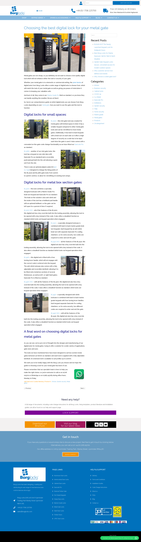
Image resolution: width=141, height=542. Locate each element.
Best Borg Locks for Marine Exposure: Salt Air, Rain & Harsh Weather (104, 56)
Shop (24, 18)
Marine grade (98, 114)
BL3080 (26, 151)
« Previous (27, 388)
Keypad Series (37, 18)
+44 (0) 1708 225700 (86, 10)
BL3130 (53, 223)
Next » (83, 388)
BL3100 (26, 189)
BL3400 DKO (28, 282)
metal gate (45, 105)
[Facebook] (97, 425)
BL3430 (53, 294)
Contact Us (112, 18)
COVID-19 (97, 94)
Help (95, 109)
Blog (98, 18)
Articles (54, 381)
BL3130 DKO (55, 241)
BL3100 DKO (28, 210)
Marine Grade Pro (53, 95)
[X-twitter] (101, 425)
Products (97, 120)
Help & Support (82, 18)
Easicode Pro (79, 144)
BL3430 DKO (55, 313)
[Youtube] (106, 425)
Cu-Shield (97, 97)
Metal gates (98, 117)
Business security (100, 88)
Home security (99, 112)
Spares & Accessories (59, 18)
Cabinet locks (98, 91)
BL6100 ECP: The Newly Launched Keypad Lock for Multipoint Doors (103, 47)
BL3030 (53, 121)
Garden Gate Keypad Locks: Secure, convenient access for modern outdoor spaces (104, 65)
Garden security (61, 381)
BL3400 (26, 257)
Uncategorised (99, 123)
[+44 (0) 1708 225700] (73, 11)
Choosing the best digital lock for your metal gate (66, 28)
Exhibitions (97, 103)
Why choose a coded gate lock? (105, 76)
